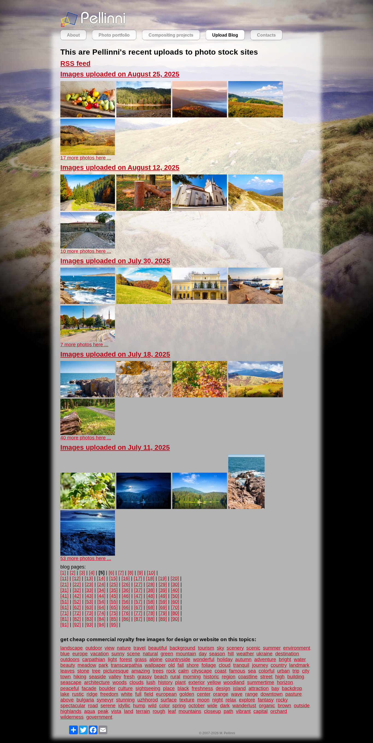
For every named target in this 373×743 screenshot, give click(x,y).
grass (141, 659)
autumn (243, 659)
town (65, 676)
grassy (144, 676)
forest (126, 659)
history (165, 682)
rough (159, 711)
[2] (72, 572)
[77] (138, 613)
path (228, 711)
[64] (101, 607)
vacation (99, 653)
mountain (186, 653)
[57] (138, 601)
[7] (121, 572)
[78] (150, 613)
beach (161, 676)
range (251, 694)
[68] (150, 607)
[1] (63, 572)
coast (220, 671)
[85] (113, 618)
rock (171, 671)
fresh (129, 676)
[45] (113, 596)
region (228, 676)
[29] (163, 584)
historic (211, 676)
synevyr (105, 700)
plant (180, 682)
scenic (253, 648)
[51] (64, 601)
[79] (163, 613)
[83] (89, 618)
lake (64, 694)
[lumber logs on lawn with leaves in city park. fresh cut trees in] (143, 209)
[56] (126, 601)
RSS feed (75, 63)
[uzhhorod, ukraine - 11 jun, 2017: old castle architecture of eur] (87, 247)
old (171, 665)
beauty (67, 665)
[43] (89, 596)
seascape (70, 682)
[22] (77, 584)
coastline (247, 676)
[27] (138, 584)
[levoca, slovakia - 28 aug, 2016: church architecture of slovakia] (199, 209)
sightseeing (147, 688)
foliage (209, 665)
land (128, 711)
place (169, 688)
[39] (163, 590)
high (280, 676)
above (67, 700)
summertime (260, 682)
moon (203, 700)
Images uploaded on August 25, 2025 (119, 74)
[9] (140, 572)
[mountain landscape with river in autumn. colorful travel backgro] (87, 209)
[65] (113, 607)
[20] (175, 578)
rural (175, 676)
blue (65, 653)
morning (192, 676)
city (305, 671)
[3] (82, 572)
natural (150, 653)
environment (296, 648)
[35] (113, 590)
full (138, 694)
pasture (293, 694)
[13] (89, 578)
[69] (163, 607)
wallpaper (155, 665)
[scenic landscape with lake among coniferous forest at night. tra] (143, 507)
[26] (126, 584)
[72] (77, 613)
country (278, 665)
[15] (113, 578)
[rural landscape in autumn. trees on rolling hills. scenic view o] (87, 153)
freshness (202, 688)
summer (271, 648)
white (126, 694)
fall (180, 665)
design (223, 688)
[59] (163, 601)
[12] (76, 578)
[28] (150, 584)
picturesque (116, 671)
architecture (97, 682)
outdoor (93, 648)
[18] (150, 578)
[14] (101, 578)
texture (186, 700)
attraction (258, 688)
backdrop (292, 688)
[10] (151, 572)
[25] (113, 584)
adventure (265, 659)
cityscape (201, 671)
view (109, 648)
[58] (150, 601)
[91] (64, 624)
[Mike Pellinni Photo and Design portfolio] (93, 26)
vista (116, 711)
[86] (126, 618)
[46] (126, 596)
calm (183, 671)
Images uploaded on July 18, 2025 (115, 354)
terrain (143, 711)
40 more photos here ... (85, 437)
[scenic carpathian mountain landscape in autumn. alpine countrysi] (255, 395)
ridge (92, 694)
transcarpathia (126, 665)
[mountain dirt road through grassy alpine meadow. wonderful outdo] (255, 209)
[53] (89, 601)
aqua (89, 711)
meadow (87, 665)
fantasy (265, 700)
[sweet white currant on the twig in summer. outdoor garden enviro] (87, 507)
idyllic (124, 705)
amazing (140, 671)
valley (115, 676)
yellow (214, 682)
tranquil (241, 665)
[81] (64, 618)
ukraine (264, 653)
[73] (89, 613)
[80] (175, 613)
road (93, 705)
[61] (64, 607)
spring (179, 705)
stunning (125, 700)
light (112, 659)
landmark (299, 665)
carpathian (93, 659)
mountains (190, 711)
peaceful (69, 688)
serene (108, 705)
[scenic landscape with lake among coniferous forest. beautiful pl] (199, 507)
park (103, 665)
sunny (117, 653)
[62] (77, 607)
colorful (266, 671)
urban (283, 671)
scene (133, 653)
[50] (175, 596)
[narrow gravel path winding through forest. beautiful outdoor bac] (87, 433)
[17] (138, 578)
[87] (138, 618)
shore (193, 665)
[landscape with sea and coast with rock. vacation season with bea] (87, 302)
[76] (126, 613)
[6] (111, 572)
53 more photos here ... (85, 558)
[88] (150, 618)
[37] (138, 590)
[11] (64, 578)
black (183, 688)
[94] (101, 624)
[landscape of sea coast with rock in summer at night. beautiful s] (87, 554)
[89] (163, 618)
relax (231, 700)
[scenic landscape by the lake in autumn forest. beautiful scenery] (143, 116)
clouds (136, 682)
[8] (130, 572)
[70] (175, 607)
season (217, 653)
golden (186, 694)
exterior (196, 682)
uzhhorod (147, 700)
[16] (126, 578)
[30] (175, 584)
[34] (101, 590)
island (239, 688)
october (196, 705)
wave (236, 694)
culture (125, 688)
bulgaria (85, 700)
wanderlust (244, 705)
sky (220, 648)
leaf (172, 711)
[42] (77, 596)
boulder (107, 688)
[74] (101, 613)
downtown (271, 694)
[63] (89, 607)
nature (124, 648)
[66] (126, 607)
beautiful (157, 648)
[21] (64, 584)
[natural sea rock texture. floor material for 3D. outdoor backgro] (143, 395)
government (99, 717)
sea (252, 671)
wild (152, 705)
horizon (285, 682)
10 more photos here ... (85, 251)
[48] (150, 596)
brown (284, 705)
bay (275, 688)
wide (212, 705)
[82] (77, 618)
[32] (77, 590)
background (182, 648)
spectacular (72, 705)
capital (260, 711)
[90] (175, 618)
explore (247, 700)
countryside (177, 659)
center (203, 694)
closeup (212, 711)
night (217, 700)
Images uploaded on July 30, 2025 (115, 261)
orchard (278, 711)
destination (287, 653)
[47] (138, 596)
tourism (206, 648)
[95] (113, 624)
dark (225, 705)
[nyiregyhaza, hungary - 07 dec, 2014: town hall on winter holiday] (199, 302)
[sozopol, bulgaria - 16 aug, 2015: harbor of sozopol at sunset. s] (255, 302)
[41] (64, 596)
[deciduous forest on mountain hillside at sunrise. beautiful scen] (199, 116)
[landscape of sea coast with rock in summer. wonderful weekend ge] (246, 507)
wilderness (72, 717)
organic (267, 705)
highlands (70, 711)
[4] (91, 572)
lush (150, 682)
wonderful (203, 659)
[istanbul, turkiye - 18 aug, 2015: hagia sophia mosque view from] (87, 340)
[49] (163, 596)
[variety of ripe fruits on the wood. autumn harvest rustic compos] (87, 116)
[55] (113, 601)
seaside (97, 676)
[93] (89, 624)
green (167, 653)
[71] (64, 613)
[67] (138, 607)
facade (89, 688)
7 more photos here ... (84, 344)
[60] (175, 601)
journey (260, 665)
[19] (162, 578)
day (202, 653)
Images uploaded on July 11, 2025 (115, 447)
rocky (282, 700)
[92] (77, 624)
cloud (224, 665)
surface (169, 700)
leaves (67, 671)
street (266, 676)
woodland (233, 682)
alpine (155, 659)
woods (120, 682)
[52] (77, 601)
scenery (235, 648)
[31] (64, 590)
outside (302, 705)
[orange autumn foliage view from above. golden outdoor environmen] (199, 395)
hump (139, 705)
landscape (71, 648)
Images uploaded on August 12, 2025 (119, 167)
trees (158, 671)
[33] (89, 590)
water (300, 659)
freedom (109, 694)
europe (80, 653)
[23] (89, 584)
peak (103, 711)
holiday (224, 659)
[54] (101, 601)
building (295, 676)
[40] (175, 590)
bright (285, 659)
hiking (79, 676)
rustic (78, 694)
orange (220, 694)
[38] (150, 590)
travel (140, 648)
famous (237, 671)
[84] (101, 618)
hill (231, 653)
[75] (113, 613)
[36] (126, 590)
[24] (101, 584)
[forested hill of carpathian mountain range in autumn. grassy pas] (143, 302)
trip (295, 671)
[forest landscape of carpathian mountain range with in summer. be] (255, 116)
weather (245, 653)
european (166, 694)
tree (96, 671)
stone (83, 671)
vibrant (243, 711)
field (148, 694)
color (164, 705)
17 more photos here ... (85, 158)
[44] (101, 596)
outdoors (69, 659)
